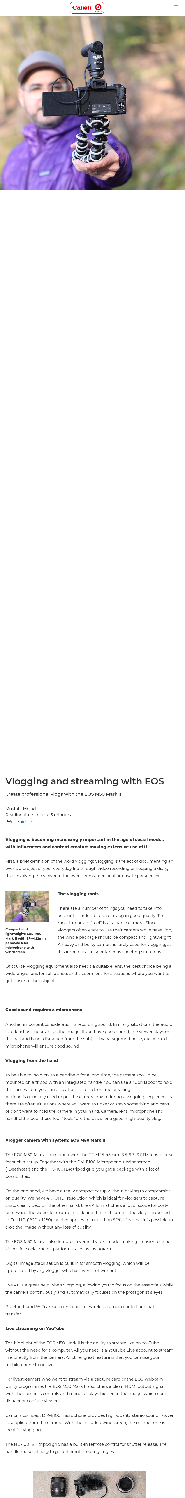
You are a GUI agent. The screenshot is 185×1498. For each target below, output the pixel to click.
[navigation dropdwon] (176, 5)
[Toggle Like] (22, 821)
